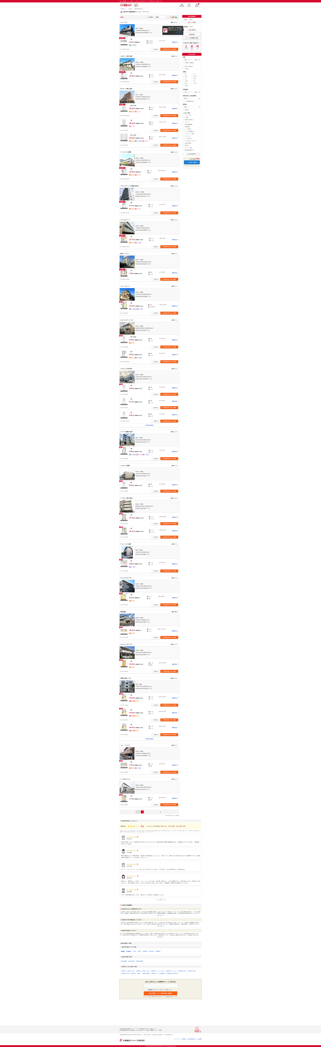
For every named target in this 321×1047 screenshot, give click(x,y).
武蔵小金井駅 (139, 961)
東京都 (130, 9)
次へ (180, 32)
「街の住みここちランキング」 (136, 830)
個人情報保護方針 (192, 1039)
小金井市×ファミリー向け (157, 971)
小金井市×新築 (145, 973)
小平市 (134, 951)
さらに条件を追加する (191, 154)
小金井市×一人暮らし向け (128, 971)
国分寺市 (151, 951)
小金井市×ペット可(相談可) (158, 973)
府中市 (139, 951)
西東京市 (145, 951)
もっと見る (160, 899)
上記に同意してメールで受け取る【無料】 (160, 993)
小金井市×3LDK (125, 973)
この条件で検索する (193, 162)
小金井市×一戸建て (135, 973)
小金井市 (128, 951)
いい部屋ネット (123, 9)
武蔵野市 (158, 951)
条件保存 (193, 34)
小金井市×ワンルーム (171, 971)
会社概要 (199, 1039)
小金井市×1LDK (182, 971)
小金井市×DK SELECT (172, 973)
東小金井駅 (131, 961)
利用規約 (184, 1039)
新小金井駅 (124, 961)
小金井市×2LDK (191, 971)
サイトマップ (177, 1039)
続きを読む (159, 915)
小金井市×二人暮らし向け (142, 971)
